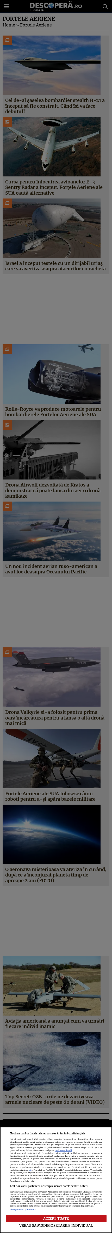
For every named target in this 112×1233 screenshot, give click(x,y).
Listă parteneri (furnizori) (23, 1209)
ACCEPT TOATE (56, 1218)
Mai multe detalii (63, 1150)
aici (30, 1170)
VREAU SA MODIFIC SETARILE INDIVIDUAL (56, 1225)
